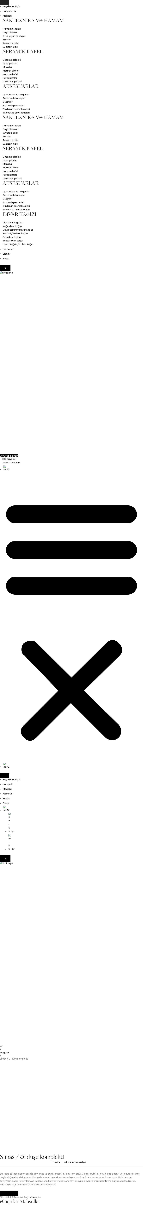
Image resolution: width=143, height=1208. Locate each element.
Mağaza (7, 15)
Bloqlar (6, 253)
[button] (71, 619)
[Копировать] (13, 1193)
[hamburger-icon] (4, 2)
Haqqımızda (9, 11)
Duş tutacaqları (32, 1197)
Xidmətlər (8, 249)
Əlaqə (6, 258)
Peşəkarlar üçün (11, 6)
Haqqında (8, 784)
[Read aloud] (4, 1193)
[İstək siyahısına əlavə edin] (6, 1049)
